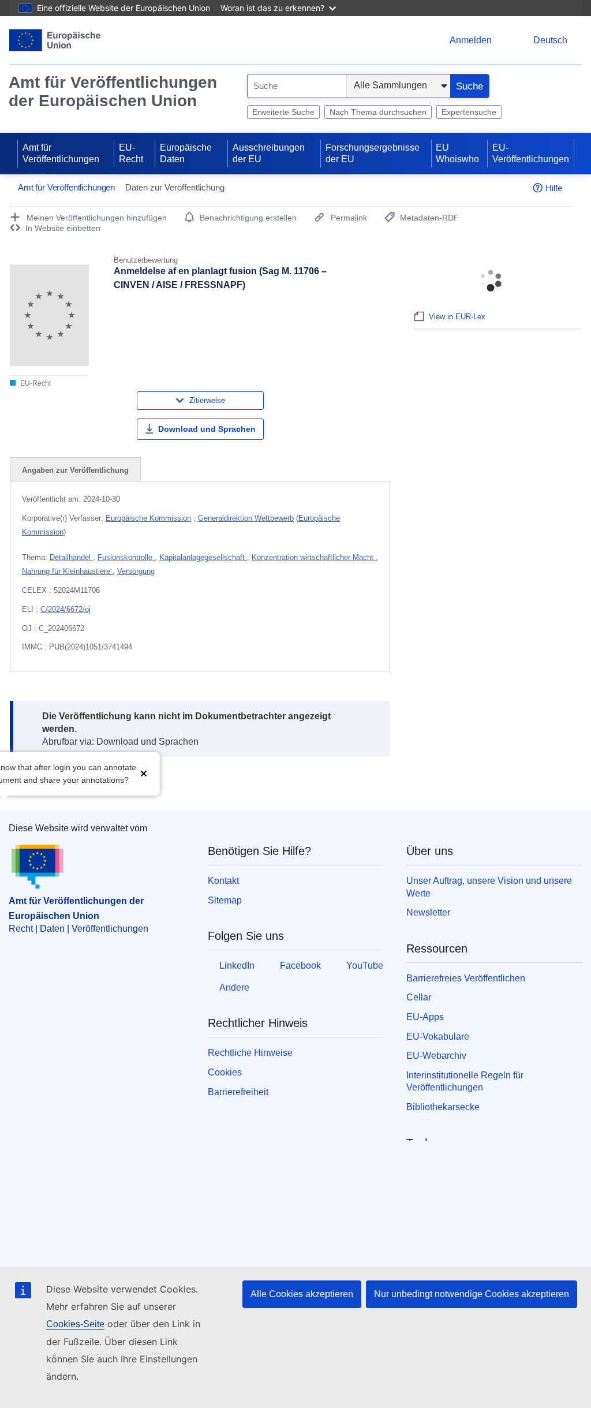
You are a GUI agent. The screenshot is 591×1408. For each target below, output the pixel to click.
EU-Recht (131, 153)
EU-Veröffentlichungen (530, 153)
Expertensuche (469, 112)
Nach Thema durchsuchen (378, 112)
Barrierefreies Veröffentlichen (465, 978)
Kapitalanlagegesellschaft (203, 557)
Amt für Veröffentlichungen (61, 153)
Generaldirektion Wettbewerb (246, 518)
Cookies (225, 1072)
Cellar (418, 997)
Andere (234, 987)
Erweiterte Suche (283, 112)
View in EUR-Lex (457, 316)
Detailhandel (71, 557)
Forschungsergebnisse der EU (373, 153)
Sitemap (225, 900)
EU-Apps (425, 1017)
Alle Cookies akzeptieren (301, 1294)
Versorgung (136, 571)
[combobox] (297, 86)
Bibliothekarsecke (443, 1107)
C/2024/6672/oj (65, 609)
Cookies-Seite (75, 1324)
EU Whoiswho (457, 153)
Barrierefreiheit (238, 1092)
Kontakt (223, 881)
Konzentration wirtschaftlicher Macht (314, 557)
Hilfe (553, 188)
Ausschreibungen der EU (269, 153)
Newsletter (428, 912)
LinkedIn (237, 965)
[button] (143, 773)
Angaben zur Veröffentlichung (75, 470)
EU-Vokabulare (437, 1036)
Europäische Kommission (148, 518)
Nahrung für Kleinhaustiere (67, 571)
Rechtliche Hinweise (250, 1053)
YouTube (364, 965)
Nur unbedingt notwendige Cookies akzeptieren (471, 1294)
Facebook (300, 965)
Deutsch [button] (550, 40)
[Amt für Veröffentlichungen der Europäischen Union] (55, 40)
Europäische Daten (186, 153)
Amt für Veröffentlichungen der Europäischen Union (113, 91)
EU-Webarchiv (436, 1055)
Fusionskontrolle (126, 557)
